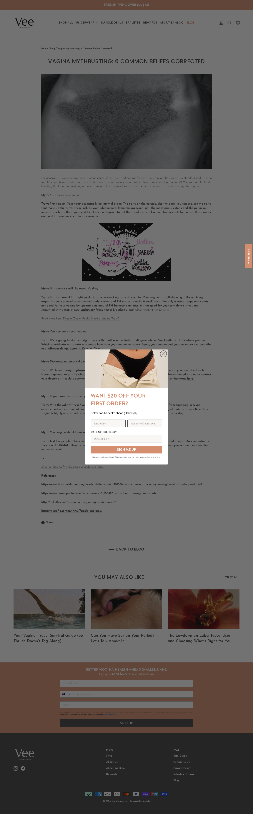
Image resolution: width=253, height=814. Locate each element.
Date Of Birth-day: (104, 432)
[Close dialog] (163, 354)
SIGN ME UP (126, 449)
